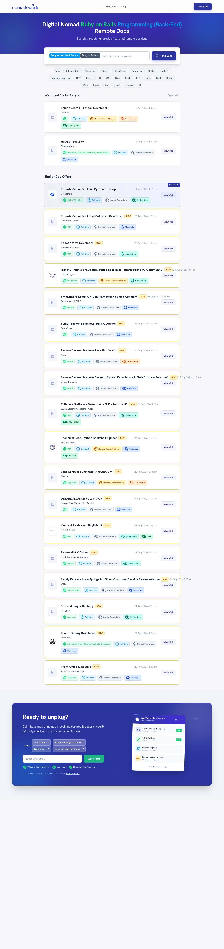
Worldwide (70, 281)
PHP (138, 78)
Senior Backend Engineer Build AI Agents (88, 323)
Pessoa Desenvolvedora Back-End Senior (89, 350)
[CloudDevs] (52, 194)
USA (67, 227)
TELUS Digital (68, 274)
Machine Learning (61, 78)
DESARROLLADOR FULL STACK (81, 498)
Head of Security (72, 141)
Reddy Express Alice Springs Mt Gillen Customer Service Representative (110, 579)
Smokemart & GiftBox (72, 301)
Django (105, 71)
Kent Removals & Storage (74, 556)
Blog (123, 6)
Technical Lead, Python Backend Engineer (89, 438)
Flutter (151, 71)
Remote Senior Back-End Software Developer (92, 216)
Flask (117, 84)
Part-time (88, 281)
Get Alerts (94, 758)
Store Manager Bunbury (77, 606)
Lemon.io (65, 112)
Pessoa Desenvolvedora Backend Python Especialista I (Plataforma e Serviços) (114, 377)
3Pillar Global (68, 442)
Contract (82, 449)
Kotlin (169, 78)
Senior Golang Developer (78, 633)
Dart (158, 78)
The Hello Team (69, 220)
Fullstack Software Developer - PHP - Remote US (94, 404)
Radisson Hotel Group (72, 671)
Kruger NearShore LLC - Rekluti (77, 503)
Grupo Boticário (69, 381)
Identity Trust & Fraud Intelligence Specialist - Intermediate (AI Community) (112, 270)
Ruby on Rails (73, 71)
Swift (128, 78)
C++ (117, 78)
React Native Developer (77, 243)
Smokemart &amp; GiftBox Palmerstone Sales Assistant (99, 296)
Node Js (165, 71)
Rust (107, 84)
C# (108, 78)
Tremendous (67, 146)
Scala (96, 84)
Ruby (57, 71)
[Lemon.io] (52, 642)
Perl (85, 84)
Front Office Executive (76, 667)
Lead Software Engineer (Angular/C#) (87, 472)
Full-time (78, 119)
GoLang (130, 84)
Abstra (64, 476)
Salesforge (67, 328)
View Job (168, 117)
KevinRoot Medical (70, 247)
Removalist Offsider (74, 552)
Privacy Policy (73, 773)
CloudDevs (66, 193)
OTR (63, 583)
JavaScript (120, 71)
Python (89, 78)
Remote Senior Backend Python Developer (90, 189)
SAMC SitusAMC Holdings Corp (77, 408)
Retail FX (65, 610)
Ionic (148, 78)
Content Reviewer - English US (81, 525)
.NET (78, 78)
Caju (63, 355)
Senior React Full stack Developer (84, 108)
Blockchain (90, 71)
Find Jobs (111, 6)
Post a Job (202, 6)
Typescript (137, 71)
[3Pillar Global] (52, 447)
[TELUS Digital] (52, 275)
